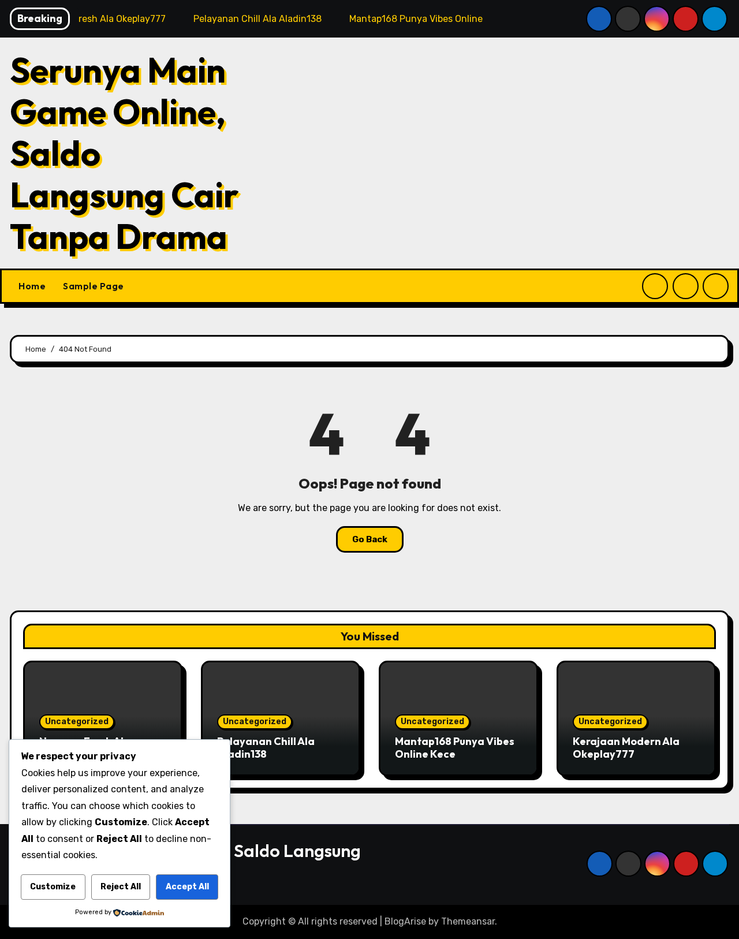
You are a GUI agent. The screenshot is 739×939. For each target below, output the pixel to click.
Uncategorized (77, 721)
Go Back (369, 539)
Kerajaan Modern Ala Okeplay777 (626, 748)
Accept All (187, 887)
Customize (53, 887)
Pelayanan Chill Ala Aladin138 (266, 748)
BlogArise (405, 921)
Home (32, 286)
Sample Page (93, 286)
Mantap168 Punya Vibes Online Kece (454, 748)
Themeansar (468, 921)
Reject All (120, 887)
